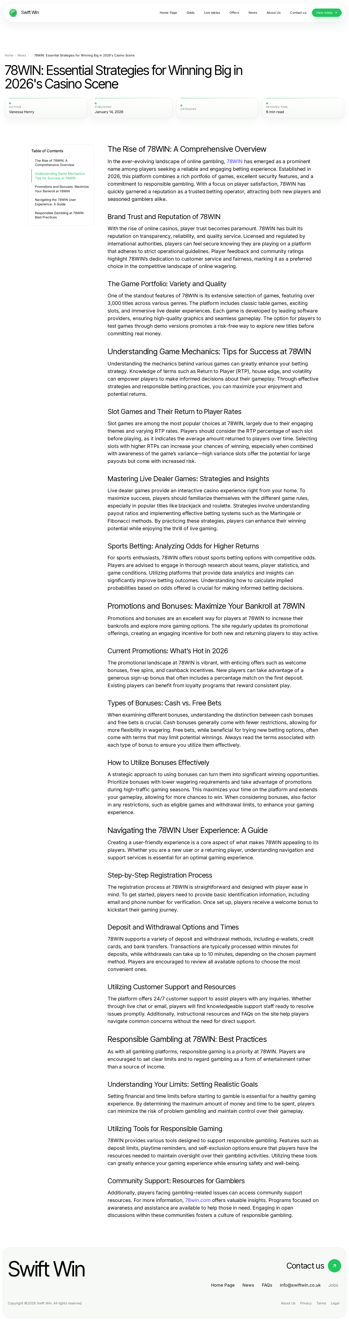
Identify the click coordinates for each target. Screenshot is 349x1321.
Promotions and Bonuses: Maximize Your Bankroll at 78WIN (62, 189)
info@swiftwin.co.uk (300, 1285)
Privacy (306, 1303)
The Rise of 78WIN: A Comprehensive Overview (54, 163)
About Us (288, 1303)
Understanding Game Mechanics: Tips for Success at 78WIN (60, 176)
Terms (321, 1303)
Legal (335, 1303)
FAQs (267, 1285)
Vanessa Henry (21, 112)
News (22, 55)
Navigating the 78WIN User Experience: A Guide (55, 202)
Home (9, 55)
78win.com (198, 1200)
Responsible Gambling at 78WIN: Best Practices (59, 215)
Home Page (223, 1285)
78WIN (235, 161)
